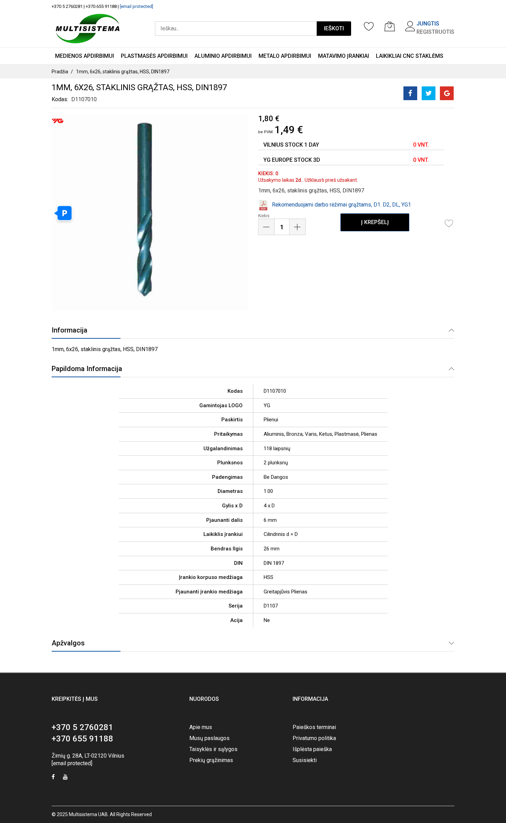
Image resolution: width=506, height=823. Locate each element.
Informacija (69, 330)
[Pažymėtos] (369, 26)
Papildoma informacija (87, 369)
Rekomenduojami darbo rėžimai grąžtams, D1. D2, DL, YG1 (341, 204)
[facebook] (53, 777)
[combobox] (236, 28)
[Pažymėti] (449, 223)
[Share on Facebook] (410, 93)
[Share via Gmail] (447, 93)
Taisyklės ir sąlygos (213, 749)
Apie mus (200, 727)
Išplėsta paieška (312, 749)
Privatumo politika (314, 738)
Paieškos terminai (314, 727)
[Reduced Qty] (266, 227)
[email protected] (136, 6)
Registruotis (435, 32)
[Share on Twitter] (428, 93)
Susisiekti (305, 760)
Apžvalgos (68, 643)
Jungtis (428, 23)
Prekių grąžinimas (211, 760)
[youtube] (65, 777)
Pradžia (60, 71)
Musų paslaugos (209, 738)
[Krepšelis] (389, 26)
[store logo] (88, 28)
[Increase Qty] (297, 227)
